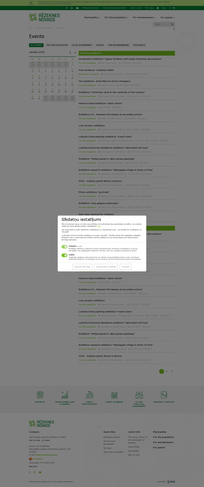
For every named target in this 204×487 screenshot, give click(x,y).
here (99, 226)
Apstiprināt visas (82, 267)
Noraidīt (126, 267)
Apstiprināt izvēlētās (106, 267)
